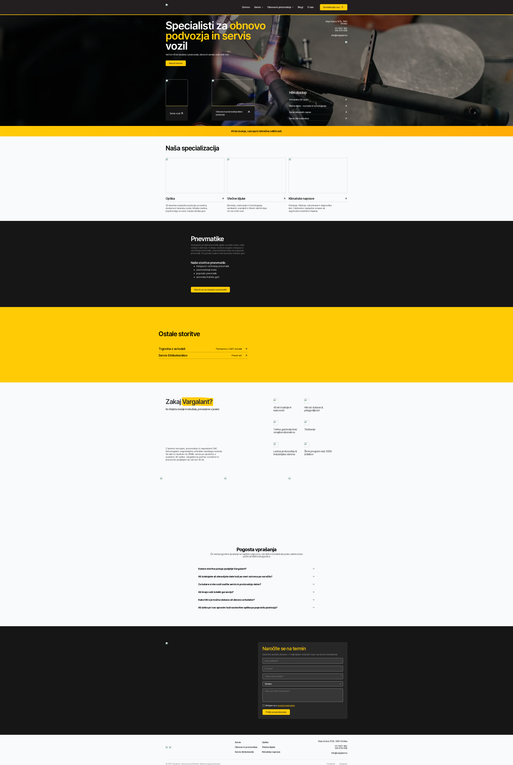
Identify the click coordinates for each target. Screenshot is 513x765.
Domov (246, 7)
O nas (310, 7)
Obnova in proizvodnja (279, 7)
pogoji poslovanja (286, 705)
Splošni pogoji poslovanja (210, 764)
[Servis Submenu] (263, 7)
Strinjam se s (280, 705)
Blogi (300, 7)
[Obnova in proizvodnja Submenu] (293, 7)
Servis (257, 7)
